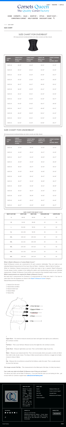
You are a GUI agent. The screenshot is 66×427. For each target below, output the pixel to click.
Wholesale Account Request (55, 395)
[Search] (54, 19)
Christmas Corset (18, 18)
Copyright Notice (52, 393)
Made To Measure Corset (38, 278)
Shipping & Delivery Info (54, 388)
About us (38, 391)
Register (54, 4)
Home (10, 16)
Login (48, 4)
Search (37, 388)
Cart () (61, 4)
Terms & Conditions (40, 397)
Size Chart (38, 393)
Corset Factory (5, 423)
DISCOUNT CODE (46, 18)
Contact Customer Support (55, 391)
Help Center (33, 18)
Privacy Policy (39, 395)
